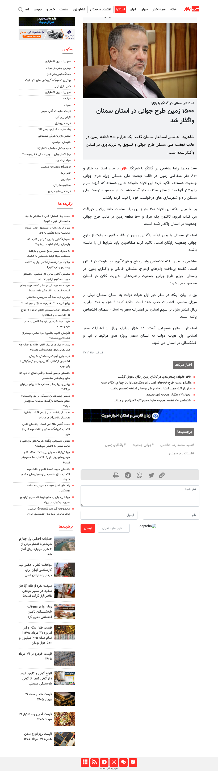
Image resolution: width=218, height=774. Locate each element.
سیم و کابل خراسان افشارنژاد (54, 148)
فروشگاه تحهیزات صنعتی (56, 167)
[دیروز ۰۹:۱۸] (64, 611)
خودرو (51, 9)
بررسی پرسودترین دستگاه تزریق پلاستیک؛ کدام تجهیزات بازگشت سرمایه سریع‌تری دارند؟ (45, 401)
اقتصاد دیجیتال (100, 9)
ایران (133, 9)
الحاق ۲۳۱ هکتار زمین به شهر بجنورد (168, 394)
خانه (173, 9)
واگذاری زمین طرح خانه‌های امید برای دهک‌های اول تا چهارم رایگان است (146, 382)
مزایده (67, 98)
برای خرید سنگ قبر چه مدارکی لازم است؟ (45, 303)
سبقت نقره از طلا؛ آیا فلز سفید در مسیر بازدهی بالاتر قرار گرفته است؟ (35, 591)
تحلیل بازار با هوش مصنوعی (54, 136)
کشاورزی (79, 9)
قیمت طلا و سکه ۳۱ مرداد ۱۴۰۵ (38, 697)
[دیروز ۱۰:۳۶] (64, 719)
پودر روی (66, 179)
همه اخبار (159, 9)
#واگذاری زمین (115, 445)
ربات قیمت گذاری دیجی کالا (54, 129)
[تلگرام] (104, 762)
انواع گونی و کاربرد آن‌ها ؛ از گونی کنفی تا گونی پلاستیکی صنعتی (36, 678)
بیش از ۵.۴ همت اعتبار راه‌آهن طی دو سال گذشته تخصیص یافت (151, 388)
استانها (120, 9)
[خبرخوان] (94, 762)
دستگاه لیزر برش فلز (59, 74)
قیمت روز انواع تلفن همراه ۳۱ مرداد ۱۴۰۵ (38, 736)
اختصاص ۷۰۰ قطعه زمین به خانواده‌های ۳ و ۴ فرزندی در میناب (152, 400)
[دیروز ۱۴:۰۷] (64, 632)
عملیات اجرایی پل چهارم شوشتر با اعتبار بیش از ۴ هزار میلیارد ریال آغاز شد (35, 546)
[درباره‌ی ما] (132, 762)
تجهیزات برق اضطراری (58, 61)
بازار (124, 168)
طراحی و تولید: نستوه (109, 768)
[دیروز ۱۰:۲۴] (64, 678)
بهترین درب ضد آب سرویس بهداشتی (48, 297)
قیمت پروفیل (63, 123)
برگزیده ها (65, 204)
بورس (38, 9)
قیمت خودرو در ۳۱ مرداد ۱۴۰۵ (35, 656)
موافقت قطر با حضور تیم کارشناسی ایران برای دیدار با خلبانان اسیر (35, 570)
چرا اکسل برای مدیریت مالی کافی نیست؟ (46, 154)
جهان (144, 9)
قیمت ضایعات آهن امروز (56, 111)
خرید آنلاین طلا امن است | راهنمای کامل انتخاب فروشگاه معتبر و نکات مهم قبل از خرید (46, 429)
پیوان (67, 105)
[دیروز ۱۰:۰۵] (64, 658)
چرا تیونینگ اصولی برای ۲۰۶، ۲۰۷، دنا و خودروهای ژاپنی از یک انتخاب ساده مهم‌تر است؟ (46, 457)
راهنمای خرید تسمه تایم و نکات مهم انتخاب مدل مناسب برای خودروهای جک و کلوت (46, 474)
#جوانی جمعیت (143, 445)
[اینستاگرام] (113, 762)
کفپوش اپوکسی (61, 142)
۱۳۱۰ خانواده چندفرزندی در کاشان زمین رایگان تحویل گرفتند (154, 376)
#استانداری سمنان (181, 453)
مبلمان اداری (63, 160)
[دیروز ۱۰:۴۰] (64, 543)
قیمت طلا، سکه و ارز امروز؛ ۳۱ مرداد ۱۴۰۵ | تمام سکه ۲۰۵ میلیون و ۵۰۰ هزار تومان (35, 635)
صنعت (64, 9)
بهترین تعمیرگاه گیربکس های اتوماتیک (48, 80)
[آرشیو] (85, 762)
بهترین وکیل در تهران (58, 68)
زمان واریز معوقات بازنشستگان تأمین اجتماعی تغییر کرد (39, 612)
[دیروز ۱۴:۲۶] (64, 570)
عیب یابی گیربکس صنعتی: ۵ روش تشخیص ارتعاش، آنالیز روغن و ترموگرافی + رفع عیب (44, 361)
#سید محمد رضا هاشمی (177, 445)
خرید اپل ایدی (62, 86)
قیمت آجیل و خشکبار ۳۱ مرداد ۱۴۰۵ (35, 717)
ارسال (88, 528)
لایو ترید (66, 173)
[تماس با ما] (123, 762)
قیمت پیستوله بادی (59, 191)
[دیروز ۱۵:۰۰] (64, 591)
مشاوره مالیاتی (62, 185)
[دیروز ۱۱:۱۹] (64, 699)
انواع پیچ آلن (63, 117)
